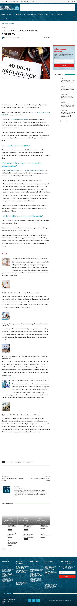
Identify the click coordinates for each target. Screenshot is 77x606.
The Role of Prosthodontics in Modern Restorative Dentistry (30, 380)
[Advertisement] (47, 7)
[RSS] (70, 1)
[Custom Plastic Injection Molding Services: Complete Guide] (56, 97)
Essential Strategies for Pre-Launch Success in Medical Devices (21, 575)
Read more (13, 275)
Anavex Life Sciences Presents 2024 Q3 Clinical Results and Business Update (51, 576)
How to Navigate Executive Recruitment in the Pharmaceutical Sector (22, 571)
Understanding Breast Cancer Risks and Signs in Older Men (28, 527)
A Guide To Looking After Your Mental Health (12, 534)
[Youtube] (75, 1)
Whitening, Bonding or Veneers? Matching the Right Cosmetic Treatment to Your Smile (25, 324)
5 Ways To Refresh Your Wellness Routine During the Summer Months (42, 522)
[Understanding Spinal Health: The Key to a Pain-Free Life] (6, 263)
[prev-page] (3, 549)
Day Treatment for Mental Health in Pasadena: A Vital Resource (21, 415)
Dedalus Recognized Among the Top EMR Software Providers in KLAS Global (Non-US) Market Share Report (51, 586)
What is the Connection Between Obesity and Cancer (12, 542)
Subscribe (64, 65)
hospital (11, 462)
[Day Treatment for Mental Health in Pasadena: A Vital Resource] (6, 407)
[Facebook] (66, 1)
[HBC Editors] (3, 38)
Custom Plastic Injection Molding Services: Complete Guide (67, 98)
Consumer (11, 23)
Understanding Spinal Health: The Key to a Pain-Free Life (30, 258)
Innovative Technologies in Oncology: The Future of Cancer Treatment (8, 570)
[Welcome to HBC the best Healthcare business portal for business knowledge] (9, 8)
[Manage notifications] (3, 602)
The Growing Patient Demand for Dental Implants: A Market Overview (22, 567)
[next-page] (5, 549)
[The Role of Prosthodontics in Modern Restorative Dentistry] (6, 385)
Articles (6, 23)
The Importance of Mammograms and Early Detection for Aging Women (9, 522)
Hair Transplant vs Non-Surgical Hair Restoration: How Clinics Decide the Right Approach (24, 357)
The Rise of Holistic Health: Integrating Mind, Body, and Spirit (21, 293)
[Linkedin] (68, 1)
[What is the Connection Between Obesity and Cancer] (4, 542)
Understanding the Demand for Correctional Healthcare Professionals (7, 566)
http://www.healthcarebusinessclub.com (20, 488)
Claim (7, 462)
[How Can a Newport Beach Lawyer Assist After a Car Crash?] (26, 515)
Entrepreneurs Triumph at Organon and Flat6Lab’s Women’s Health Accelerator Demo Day (50, 568)
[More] (43, 42)
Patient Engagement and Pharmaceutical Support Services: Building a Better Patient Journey (8, 575)
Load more (63, 121)
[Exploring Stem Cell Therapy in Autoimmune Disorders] (36, 534)
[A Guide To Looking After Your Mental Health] (4, 534)
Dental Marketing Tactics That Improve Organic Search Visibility (21, 583)
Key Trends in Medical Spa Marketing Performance (21, 580)
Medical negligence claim (28, 462)
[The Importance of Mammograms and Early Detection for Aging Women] (10, 515)
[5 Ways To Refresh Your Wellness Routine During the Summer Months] (42, 515)
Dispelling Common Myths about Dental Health (12, 527)
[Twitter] (72, 1)
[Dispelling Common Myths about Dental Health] (4, 526)
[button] (74, 16)
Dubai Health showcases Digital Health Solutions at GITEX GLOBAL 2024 (51, 572)
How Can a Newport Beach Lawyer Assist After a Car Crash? (25, 522)
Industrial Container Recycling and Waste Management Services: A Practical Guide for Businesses (7, 586)
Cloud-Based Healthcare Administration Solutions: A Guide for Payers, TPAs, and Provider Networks (8, 580)
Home (3, 23)
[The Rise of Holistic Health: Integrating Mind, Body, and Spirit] (6, 285)
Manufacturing (64, 94)
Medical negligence (18, 462)
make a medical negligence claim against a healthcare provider (25, 170)
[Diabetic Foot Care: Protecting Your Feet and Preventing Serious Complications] (20, 534)
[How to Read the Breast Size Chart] (36, 526)
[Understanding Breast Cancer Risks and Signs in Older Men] (20, 526)
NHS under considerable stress (19, 119)
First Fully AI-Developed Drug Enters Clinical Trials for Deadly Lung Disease (51, 581)
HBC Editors (8, 37)
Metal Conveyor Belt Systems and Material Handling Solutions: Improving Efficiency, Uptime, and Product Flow (68, 115)
